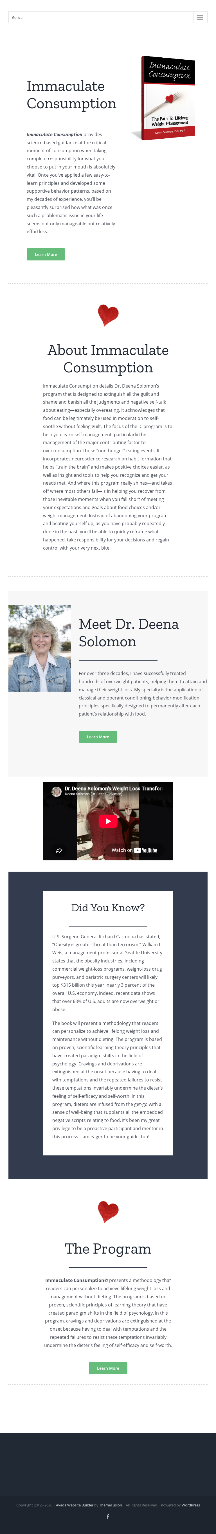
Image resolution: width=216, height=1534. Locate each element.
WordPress (191, 1505)
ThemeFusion (110, 1505)
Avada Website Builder (74, 1505)
